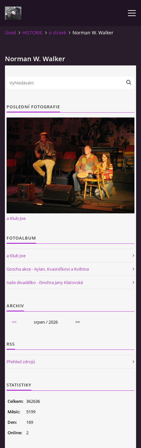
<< (14, 322)
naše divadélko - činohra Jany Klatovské (45, 282)
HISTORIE (32, 32)
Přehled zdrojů (21, 362)
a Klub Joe (16, 218)
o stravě (57, 32)
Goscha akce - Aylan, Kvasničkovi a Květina (48, 269)
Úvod (10, 32)
